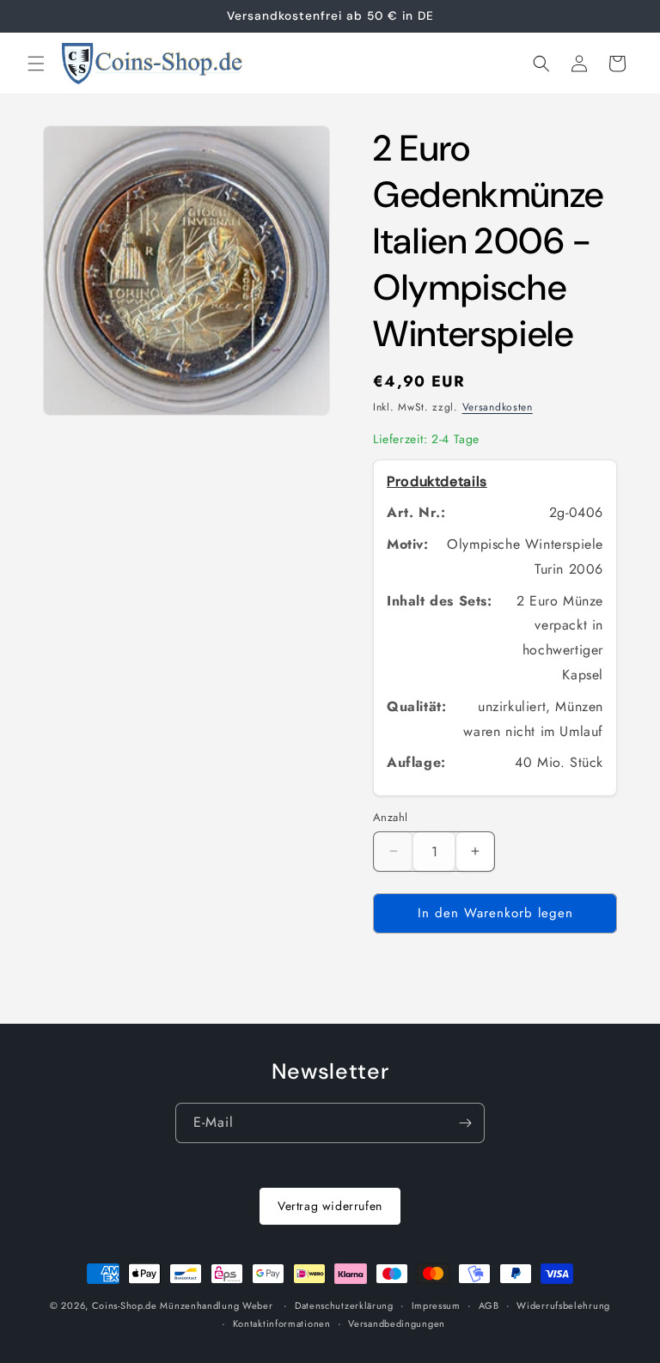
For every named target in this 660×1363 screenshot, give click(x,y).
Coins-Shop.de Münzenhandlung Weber (182, 1305)
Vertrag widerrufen (330, 1205)
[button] (36, 63)
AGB (489, 1305)
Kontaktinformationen (282, 1323)
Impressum (436, 1305)
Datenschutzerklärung (344, 1305)
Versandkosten (497, 407)
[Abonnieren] (465, 1123)
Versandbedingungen (396, 1323)
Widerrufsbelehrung (563, 1305)
